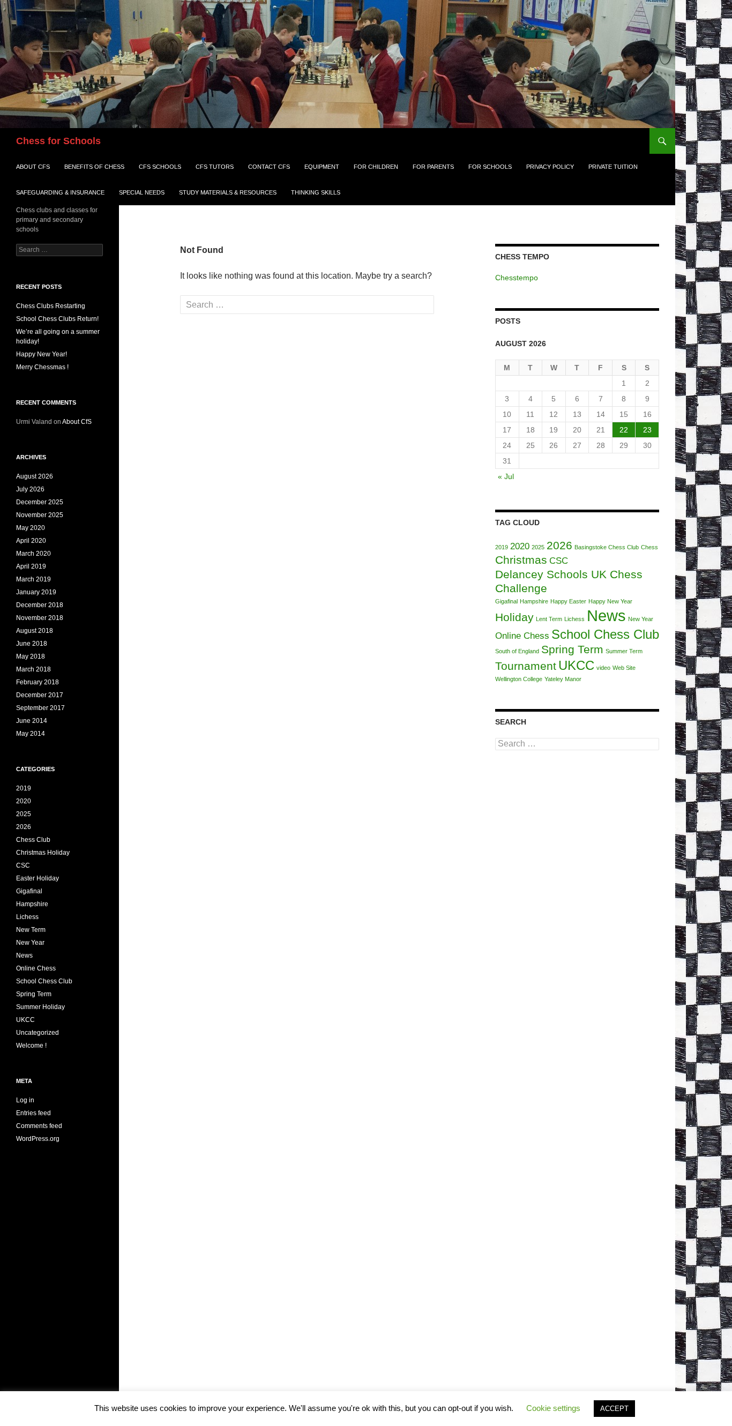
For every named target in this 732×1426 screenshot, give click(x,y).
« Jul (506, 476)
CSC (558, 561)
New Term (31, 930)
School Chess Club (605, 634)
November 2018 (39, 618)
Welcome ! (31, 1045)
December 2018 (39, 605)
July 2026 (30, 489)
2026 (559, 545)
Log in (25, 1100)
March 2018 (33, 669)
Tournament (525, 666)
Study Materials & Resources (228, 192)
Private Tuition (613, 166)
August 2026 (34, 476)
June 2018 (31, 643)
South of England (517, 651)
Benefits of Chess (94, 166)
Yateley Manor (562, 679)
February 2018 (37, 682)
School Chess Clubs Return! (57, 319)
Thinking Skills (315, 192)
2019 (501, 547)
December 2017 (39, 695)
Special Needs (142, 192)
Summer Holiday (40, 1007)
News (606, 615)
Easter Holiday (37, 878)
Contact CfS (269, 166)
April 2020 (31, 540)
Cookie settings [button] (553, 1408)
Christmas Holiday (43, 852)
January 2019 (36, 592)
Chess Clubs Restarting (50, 306)
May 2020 (30, 528)
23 (647, 429)
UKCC (576, 665)
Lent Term (549, 619)
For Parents (433, 166)
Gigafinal (506, 601)
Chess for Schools (58, 141)
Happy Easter (568, 601)
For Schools (490, 166)
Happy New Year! (41, 354)
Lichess (574, 619)
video (603, 668)
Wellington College (518, 679)
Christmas (521, 560)
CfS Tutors (215, 166)
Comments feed (39, 1126)
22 (623, 429)
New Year (640, 619)
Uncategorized (37, 1032)
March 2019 (33, 579)
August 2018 (34, 630)
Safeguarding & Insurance (60, 192)
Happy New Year (610, 601)
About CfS (33, 166)
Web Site (624, 668)
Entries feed (33, 1113)
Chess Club (33, 839)
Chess (649, 547)
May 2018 (30, 656)
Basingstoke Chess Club (606, 547)
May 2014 (30, 733)
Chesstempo (516, 277)
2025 (538, 547)
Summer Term (624, 651)
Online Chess (522, 636)
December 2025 (39, 502)
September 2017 (40, 708)
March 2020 (33, 553)
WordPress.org (37, 1139)
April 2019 (31, 566)
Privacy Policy (550, 166)
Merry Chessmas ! (42, 367)
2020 (519, 546)
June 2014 (31, 721)
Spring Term (572, 649)
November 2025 (39, 515)
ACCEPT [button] (614, 1409)
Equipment (321, 166)
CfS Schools (160, 166)
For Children (376, 166)
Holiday (514, 617)
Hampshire (534, 601)
